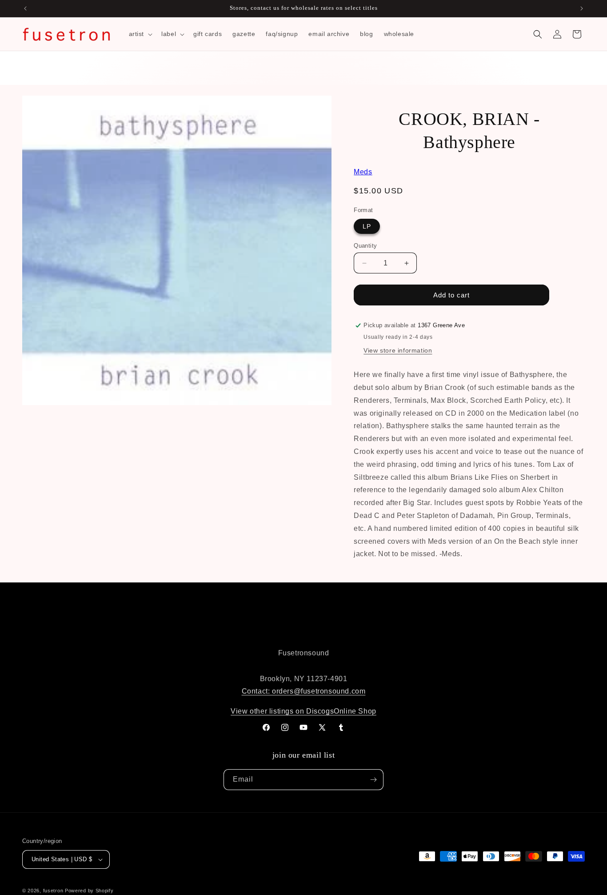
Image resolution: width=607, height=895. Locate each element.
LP (367, 226)
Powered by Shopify (89, 890)
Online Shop (355, 711)
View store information (397, 350)
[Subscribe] (373, 779)
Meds (363, 172)
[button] (140, 33)
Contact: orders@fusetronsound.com (304, 691)
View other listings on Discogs (282, 711)
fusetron (53, 890)
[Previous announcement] (25, 8)
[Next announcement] (581, 8)
